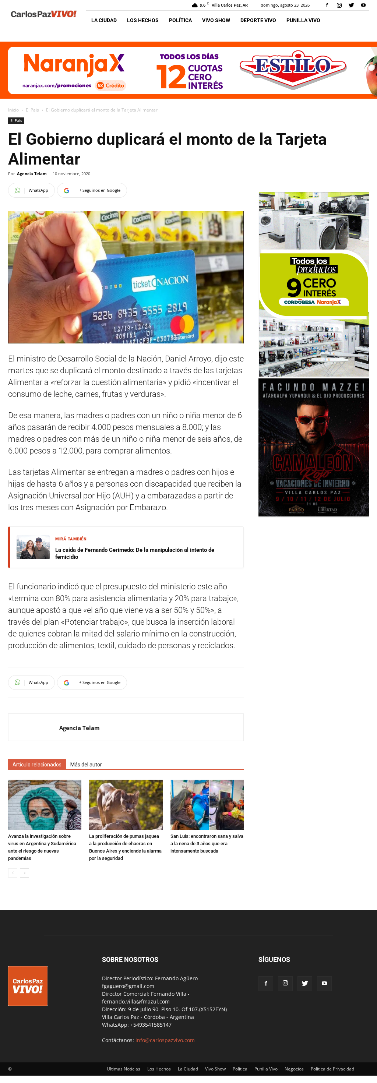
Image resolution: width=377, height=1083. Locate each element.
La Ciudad (104, 20)
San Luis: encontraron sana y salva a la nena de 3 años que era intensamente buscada (206, 843)
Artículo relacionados (37, 765)
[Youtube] (363, 5)
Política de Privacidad (332, 1069)
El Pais (32, 110)
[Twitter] (351, 5)
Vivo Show (216, 20)
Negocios (294, 1069)
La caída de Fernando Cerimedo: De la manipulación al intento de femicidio (134, 554)
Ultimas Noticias (123, 1069)
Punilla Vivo (303, 20)
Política (180, 20)
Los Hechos (143, 20)
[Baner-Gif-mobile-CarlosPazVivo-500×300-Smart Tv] (313, 374)
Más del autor (86, 765)
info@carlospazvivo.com (165, 1040)
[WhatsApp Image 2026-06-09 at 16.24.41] (313, 514)
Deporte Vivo (258, 20)
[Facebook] (326, 5)
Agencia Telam (32, 173)
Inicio (13, 110)
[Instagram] (339, 5)
